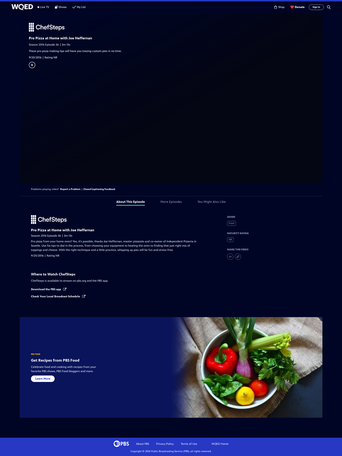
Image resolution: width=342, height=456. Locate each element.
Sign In (316, 7)
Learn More (42, 378)
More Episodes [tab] (171, 202)
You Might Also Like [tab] (212, 202)
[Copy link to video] (238, 257)
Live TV (44, 7)
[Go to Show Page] (175, 27)
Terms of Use (189, 443)
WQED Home (220, 443)
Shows (63, 7)
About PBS (142, 443)
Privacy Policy (165, 443)
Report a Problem (70, 189)
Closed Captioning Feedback (99, 189)
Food (231, 223)
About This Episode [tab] (130, 202)
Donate (300, 7)
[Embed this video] (230, 257)
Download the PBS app (46, 289)
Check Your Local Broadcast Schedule (56, 296)
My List (81, 7)
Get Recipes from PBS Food (55, 360)
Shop (281, 7)
